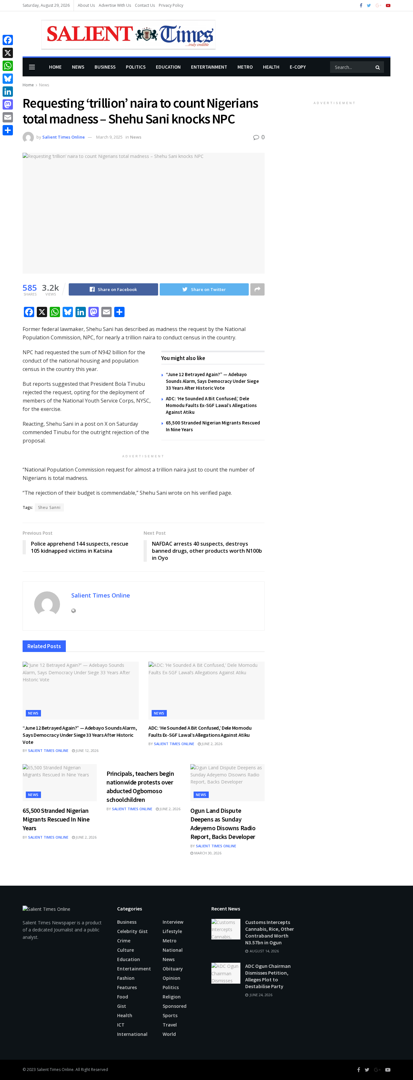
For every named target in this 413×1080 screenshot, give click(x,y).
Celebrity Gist (132, 931)
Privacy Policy (171, 5)
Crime (123, 941)
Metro (245, 67)
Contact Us (145, 5)
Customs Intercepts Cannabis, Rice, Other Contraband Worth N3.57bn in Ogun (269, 932)
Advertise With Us (115, 5)
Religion (172, 997)
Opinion (171, 978)
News (78, 67)
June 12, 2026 (86, 750)
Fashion (126, 978)
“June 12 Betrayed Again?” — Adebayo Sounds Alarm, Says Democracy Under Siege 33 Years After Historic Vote (212, 381)
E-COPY (298, 67)
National (173, 950)
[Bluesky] (7, 78)
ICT (121, 1025)
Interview (173, 922)
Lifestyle (172, 931)
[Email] (7, 117)
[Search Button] (378, 67)
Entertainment (209, 67)
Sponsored (174, 1006)
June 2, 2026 (211, 743)
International (132, 1034)
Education (168, 67)
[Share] (7, 130)
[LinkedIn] (7, 91)
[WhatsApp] (7, 65)
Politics (136, 67)
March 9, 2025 (109, 137)
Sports (170, 1015)
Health (271, 67)
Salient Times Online (63, 137)
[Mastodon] (7, 104)
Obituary (173, 969)
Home (55, 67)
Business (105, 67)
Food (122, 997)
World (169, 1034)
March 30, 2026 (207, 853)
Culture (125, 950)
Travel (170, 1025)
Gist (121, 1006)
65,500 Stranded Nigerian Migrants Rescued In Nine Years (56, 819)
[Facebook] (7, 40)
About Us (86, 5)
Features (127, 987)
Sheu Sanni (49, 507)
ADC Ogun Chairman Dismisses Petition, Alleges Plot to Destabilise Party (268, 976)
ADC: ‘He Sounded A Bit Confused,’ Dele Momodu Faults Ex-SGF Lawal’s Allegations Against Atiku (211, 405)
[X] (7, 52)
